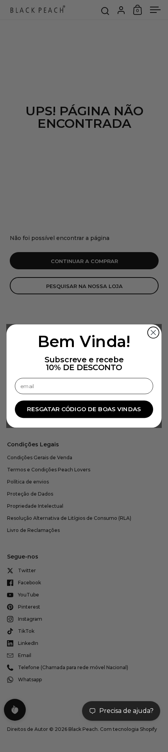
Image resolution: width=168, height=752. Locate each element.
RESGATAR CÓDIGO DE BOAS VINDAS (84, 409)
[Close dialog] (153, 332)
